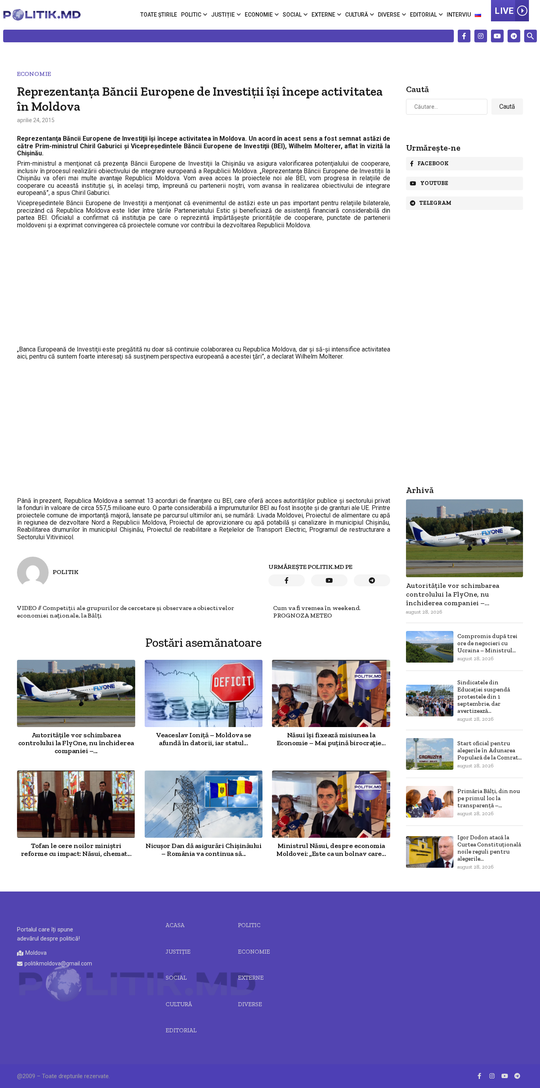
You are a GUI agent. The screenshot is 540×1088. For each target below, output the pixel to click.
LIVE (504, 11)
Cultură (356, 14)
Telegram (435, 203)
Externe (323, 14)
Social (292, 14)
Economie (259, 14)
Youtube (434, 183)
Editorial (423, 14)
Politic (191, 14)
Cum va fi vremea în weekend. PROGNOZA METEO (317, 611)
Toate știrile (158, 14)
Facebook (433, 163)
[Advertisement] (203, 287)
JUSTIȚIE (178, 951)
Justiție (223, 14)
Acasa (175, 925)
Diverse (389, 14)
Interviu (459, 14)
